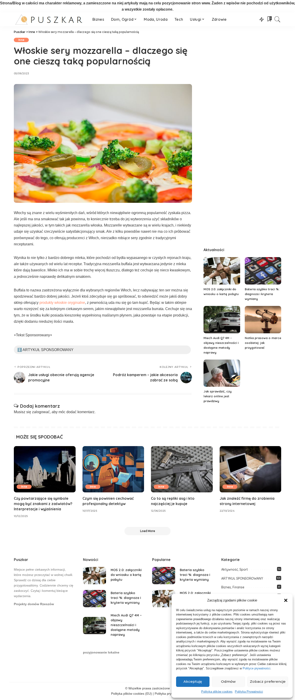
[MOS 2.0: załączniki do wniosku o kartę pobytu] (222, 271)
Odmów (228, 681)
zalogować (41, 412)
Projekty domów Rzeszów (34, 604)
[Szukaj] (277, 19)
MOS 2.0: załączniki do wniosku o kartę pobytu (126, 575)
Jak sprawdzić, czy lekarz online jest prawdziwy (218, 396)
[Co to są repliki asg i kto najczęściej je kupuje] (182, 469)
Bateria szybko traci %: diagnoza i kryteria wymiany (262, 294)
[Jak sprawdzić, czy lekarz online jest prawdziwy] (222, 373)
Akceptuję (192, 681)
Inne (21, 39)
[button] (285, 600)
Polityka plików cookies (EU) (131, 693)
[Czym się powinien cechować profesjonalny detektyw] (113, 469)
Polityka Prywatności (249, 691)
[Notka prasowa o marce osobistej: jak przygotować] (263, 319)
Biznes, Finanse (232, 587)
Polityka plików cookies (217, 691)
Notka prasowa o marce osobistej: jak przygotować (263, 342)
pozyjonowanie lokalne (101, 652)
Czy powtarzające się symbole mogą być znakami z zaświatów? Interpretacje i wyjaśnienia (43, 503)
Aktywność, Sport (234, 569)
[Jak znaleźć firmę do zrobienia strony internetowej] (250, 469)
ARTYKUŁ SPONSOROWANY (242, 578)
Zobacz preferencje (268, 681)
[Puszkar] (50, 19)
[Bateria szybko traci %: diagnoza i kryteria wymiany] (263, 271)
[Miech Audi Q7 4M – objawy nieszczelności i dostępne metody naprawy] (222, 319)
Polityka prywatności (169, 693)
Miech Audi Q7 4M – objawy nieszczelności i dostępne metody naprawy (126, 625)
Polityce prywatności (256, 668)
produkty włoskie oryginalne (62, 303)
